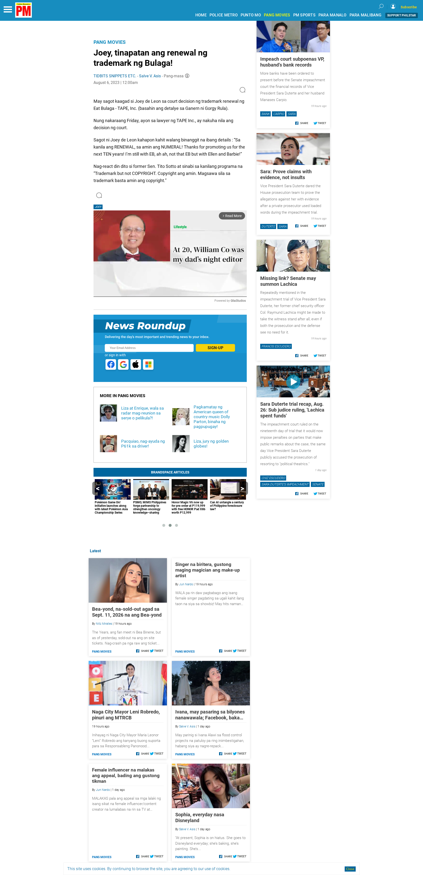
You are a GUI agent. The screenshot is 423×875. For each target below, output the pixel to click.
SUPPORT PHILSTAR (401, 15)
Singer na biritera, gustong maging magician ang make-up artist (207, 570)
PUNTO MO (251, 15)
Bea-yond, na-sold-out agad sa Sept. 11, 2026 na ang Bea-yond (127, 612)
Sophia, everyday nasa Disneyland (199, 817)
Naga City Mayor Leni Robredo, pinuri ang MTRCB (126, 715)
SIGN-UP (215, 347)
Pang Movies (110, 42)
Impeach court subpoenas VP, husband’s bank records (292, 62)
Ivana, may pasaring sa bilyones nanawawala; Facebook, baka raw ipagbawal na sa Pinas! (210, 715)
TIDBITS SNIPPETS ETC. (115, 76)
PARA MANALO (332, 15)
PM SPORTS (304, 15)
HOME (201, 15)
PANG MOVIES (277, 15)
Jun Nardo (186, 584)
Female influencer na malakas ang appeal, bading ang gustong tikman (126, 775)
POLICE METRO (224, 15)
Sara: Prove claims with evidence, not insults (286, 174)
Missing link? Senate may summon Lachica (288, 281)
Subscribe (409, 7)
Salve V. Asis (150, 76)
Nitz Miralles (104, 623)
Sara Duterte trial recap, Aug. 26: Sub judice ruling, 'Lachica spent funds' (292, 410)
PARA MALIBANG (365, 15)
